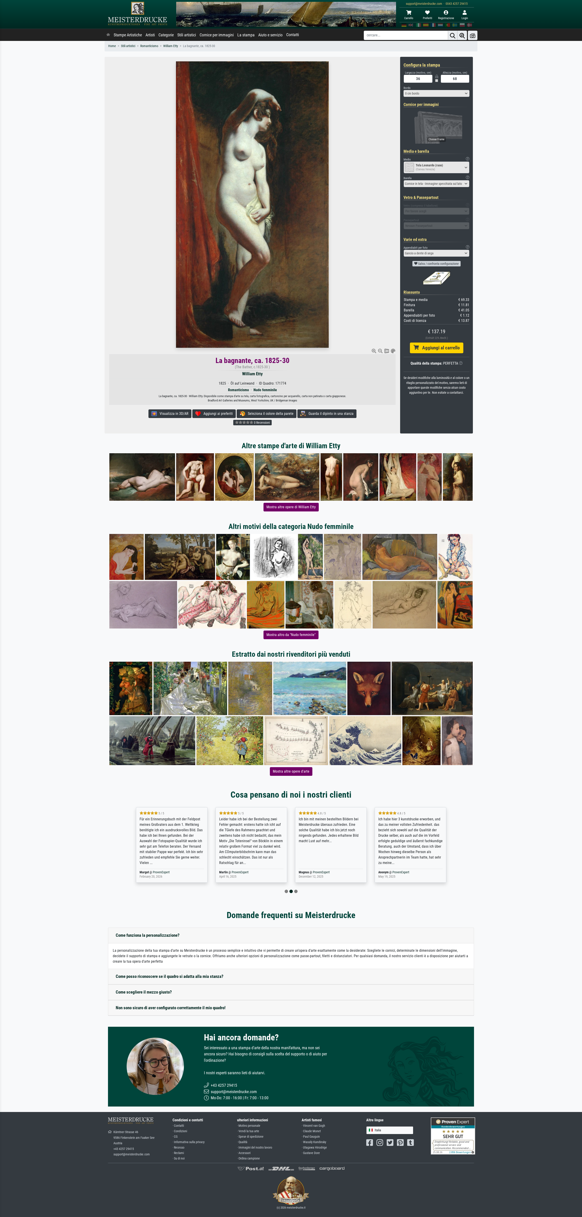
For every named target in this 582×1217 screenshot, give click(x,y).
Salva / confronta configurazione (438, 263)
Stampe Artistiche (128, 35)
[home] (108, 35)
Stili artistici (186, 35)
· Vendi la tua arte (248, 1131)
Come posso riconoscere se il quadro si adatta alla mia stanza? (169, 976)
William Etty (170, 46)
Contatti (292, 35)
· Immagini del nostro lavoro (254, 1147)
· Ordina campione (248, 1158)
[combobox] (436, 93)
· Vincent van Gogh (313, 1126)
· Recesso (178, 1147)
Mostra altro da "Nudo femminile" (291, 635)
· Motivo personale (248, 1126)
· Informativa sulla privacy (189, 1142)
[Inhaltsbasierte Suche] (462, 35)
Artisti (150, 35)
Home (112, 46)
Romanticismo (149, 46)
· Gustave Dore (311, 1153)
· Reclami (178, 1153)
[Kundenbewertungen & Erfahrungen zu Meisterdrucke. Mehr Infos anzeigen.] (453, 1136)
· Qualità (242, 1142)
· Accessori (244, 1153)
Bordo (407, 88)
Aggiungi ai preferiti (217, 413)
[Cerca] (452, 35)
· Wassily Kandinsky (314, 1142)
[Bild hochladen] (472, 35)
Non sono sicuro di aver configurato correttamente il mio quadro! (171, 1007)
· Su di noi (179, 1158)
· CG (175, 1137)
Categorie (166, 35)
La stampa (246, 35)
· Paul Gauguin (311, 1137)
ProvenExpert (162, 872)
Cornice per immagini (217, 35)
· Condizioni (180, 1131)
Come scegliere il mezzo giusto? (144, 992)
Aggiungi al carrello (439, 348)
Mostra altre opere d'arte (291, 771)
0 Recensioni (261, 422)
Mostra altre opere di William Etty (291, 507)
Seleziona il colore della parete (269, 413)
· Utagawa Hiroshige (314, 1147)
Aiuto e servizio (270, 35)
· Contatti (178, 1126)
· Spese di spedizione (250, 1137)
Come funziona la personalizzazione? (148, 935)
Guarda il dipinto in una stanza (330, 413)
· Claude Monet (311, 1131)
